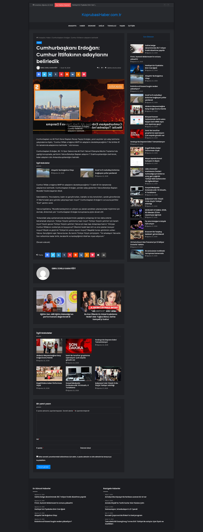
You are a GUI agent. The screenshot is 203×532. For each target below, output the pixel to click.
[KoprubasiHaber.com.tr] (101, 15)
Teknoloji (111, 26)
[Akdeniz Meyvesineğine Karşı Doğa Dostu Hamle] (49, 346)
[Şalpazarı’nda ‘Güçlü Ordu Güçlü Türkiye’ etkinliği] (108, 373)
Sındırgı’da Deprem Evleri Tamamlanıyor (106, 341)
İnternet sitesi (85, 448)
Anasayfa (72, 26)
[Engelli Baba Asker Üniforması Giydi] (49, 373)
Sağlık (101, 26)
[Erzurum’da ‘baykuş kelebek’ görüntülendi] (136, 235)
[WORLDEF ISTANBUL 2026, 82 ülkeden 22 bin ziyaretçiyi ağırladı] (136, 213)
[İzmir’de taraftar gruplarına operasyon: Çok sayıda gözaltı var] (79, 346)
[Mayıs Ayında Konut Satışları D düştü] (136, 161)
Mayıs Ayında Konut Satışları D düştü (153, 159)
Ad (38, 439)
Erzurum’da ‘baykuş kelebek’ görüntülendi (154, 233)
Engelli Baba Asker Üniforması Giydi (49, 384)
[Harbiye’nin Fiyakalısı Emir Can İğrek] (136, 68)
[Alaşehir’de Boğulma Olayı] (43, 173)
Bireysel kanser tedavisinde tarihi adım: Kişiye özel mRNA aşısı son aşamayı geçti (155, 120)
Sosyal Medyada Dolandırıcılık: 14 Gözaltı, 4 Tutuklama (77, 385)
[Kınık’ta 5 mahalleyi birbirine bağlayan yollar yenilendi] (86, 173)
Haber (82, 26)
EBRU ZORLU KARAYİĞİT (49, 68)
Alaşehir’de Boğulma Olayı (62, 170)
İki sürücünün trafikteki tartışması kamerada (155, 252)
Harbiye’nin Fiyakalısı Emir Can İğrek (85, 5)
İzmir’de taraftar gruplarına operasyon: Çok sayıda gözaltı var (78, 357)
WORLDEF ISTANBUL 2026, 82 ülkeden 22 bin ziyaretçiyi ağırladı (156, 212)
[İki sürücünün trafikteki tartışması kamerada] (136, 254)
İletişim (131, 26)
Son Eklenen (148, 37)
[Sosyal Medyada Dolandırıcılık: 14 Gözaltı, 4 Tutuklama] (79, 373)
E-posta (39, 448)
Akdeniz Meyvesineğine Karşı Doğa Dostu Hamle (48, 356)
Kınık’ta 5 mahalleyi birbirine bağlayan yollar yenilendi (155, 97)
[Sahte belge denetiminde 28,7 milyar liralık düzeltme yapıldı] (136, 48)
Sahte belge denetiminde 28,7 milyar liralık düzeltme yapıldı (155, 48)
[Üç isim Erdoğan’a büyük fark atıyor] (136, 224)
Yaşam (122, 26)
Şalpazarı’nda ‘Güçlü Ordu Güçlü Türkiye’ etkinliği (106, 384)
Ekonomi (91, 26)
